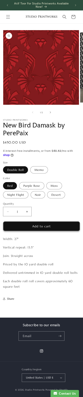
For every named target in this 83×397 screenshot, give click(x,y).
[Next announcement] (75, 5)
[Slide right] (50, 112)
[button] (8, 16)
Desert (56, 195)
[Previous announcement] (7, 5)
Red (10, 186)
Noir (38, 195)
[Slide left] (32, 112)
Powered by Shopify (57, 389)
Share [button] (11, 299)
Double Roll (15, 170)
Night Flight (15, 195)
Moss (54, 186)
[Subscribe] (59, 336)
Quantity (8, 203)
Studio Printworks (35, 389)
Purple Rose (31, 186)
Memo (39, 170)
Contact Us (66, 393)
